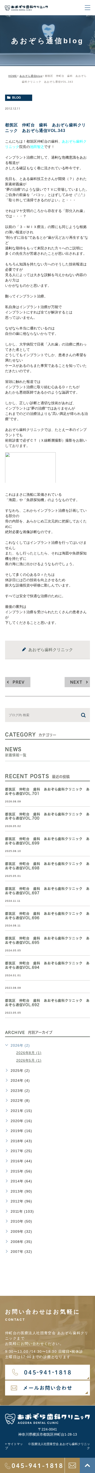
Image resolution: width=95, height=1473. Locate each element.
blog (16, 97)
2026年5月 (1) (29, 1060)
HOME (12, 75)
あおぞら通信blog (31, 75)
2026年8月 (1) (29, 1053)
